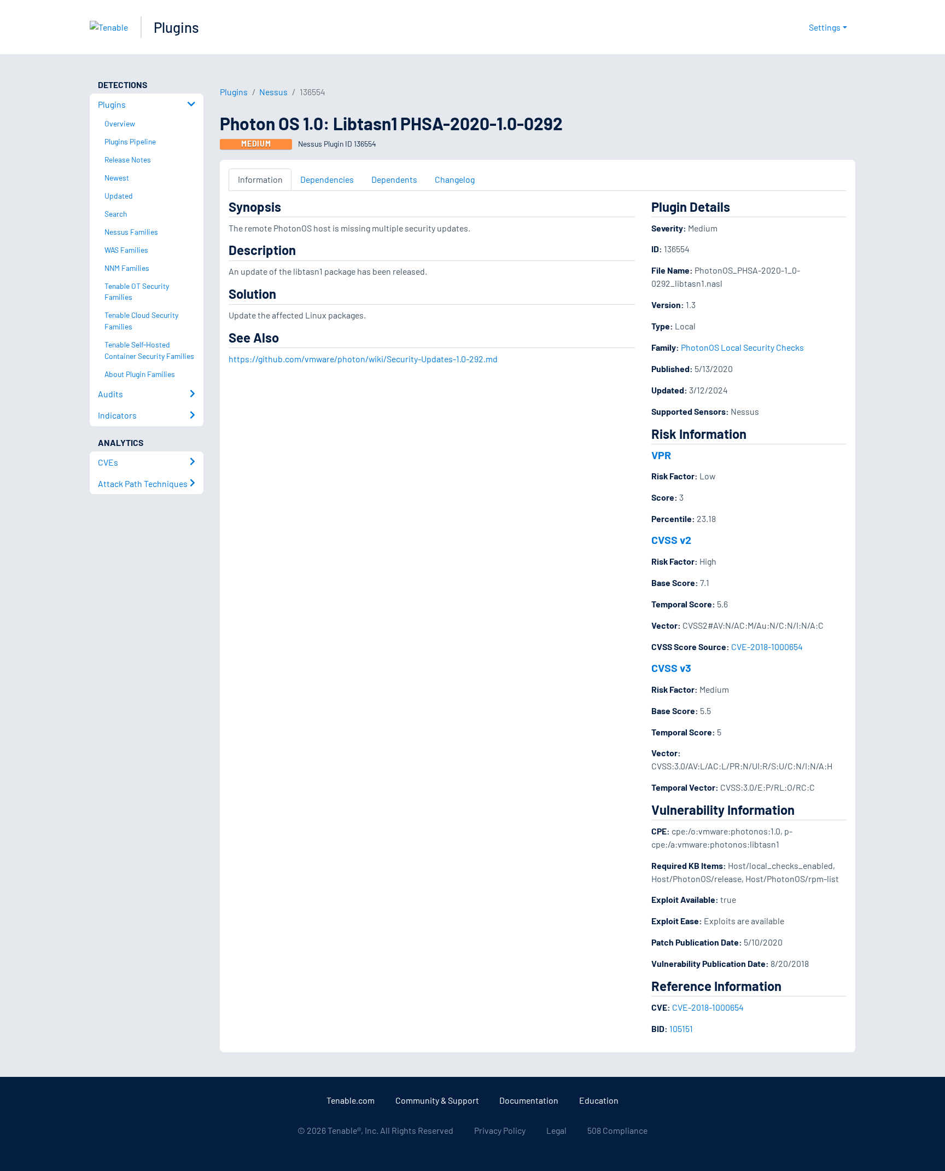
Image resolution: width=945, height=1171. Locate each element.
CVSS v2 (671, 539)
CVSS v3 (671, 667)
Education (599, 1100)
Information (260, 179)
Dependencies (327, 179)
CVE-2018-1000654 (767, 646)
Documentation (528, 1100)
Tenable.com (350, 1100)
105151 (681, 1028)
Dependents (394, 179)
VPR (661, 454)
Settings (825, 27)
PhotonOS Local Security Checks (742, 347)
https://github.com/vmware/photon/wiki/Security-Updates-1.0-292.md (363, 358)
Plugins (176, 27)
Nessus (273, 91)
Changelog (455, 179)
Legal (556, 1130)
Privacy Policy (500, 1130)
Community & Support (437, 1100)
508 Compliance (617, 1130)
